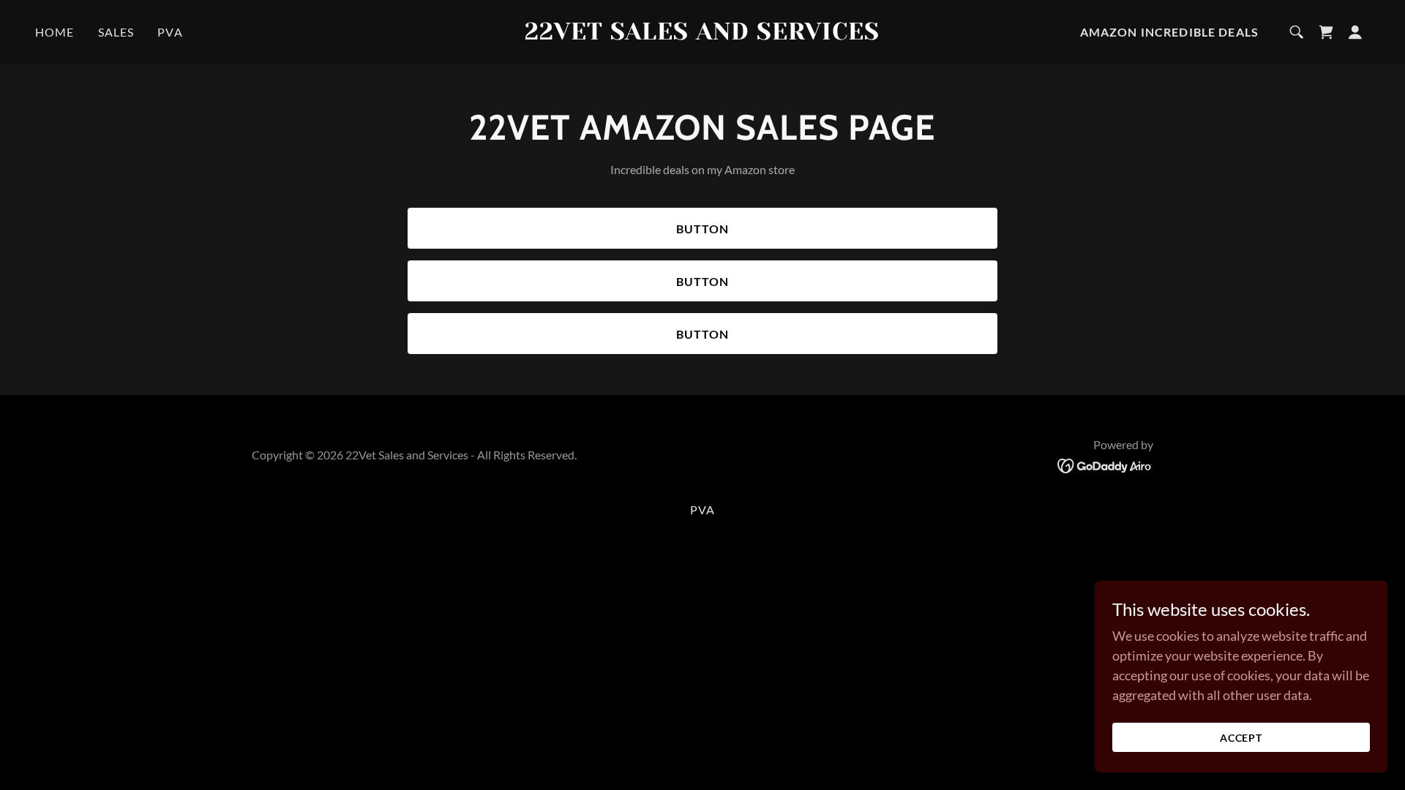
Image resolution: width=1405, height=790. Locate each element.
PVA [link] (169, 32)
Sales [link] (116, 32)
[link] (702, 34)
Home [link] (55, 32)
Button (703, 229)
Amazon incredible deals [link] (1169, 32)
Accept (1241, 737)
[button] (1355, 32)
